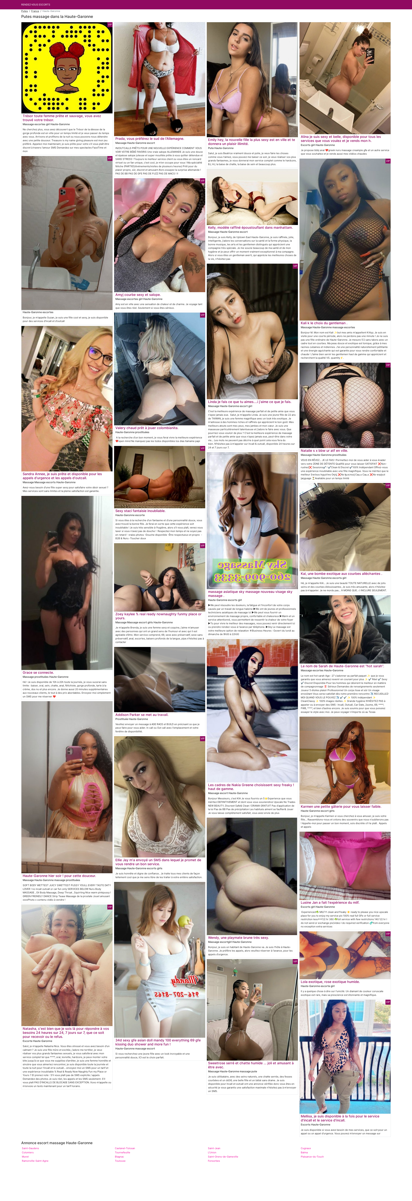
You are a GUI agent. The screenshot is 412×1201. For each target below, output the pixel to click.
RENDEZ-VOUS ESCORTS (35, 4)
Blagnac (119, 1156)
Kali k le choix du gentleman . (324, 323)
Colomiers (28, 1152)
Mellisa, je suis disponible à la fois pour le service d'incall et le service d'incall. (340, 1118)
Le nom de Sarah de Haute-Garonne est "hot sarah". (342, 666)
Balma (304, 1152)
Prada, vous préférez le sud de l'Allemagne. (149, 139)
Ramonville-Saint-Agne (35, 1160)
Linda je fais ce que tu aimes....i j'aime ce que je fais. (249, 402)
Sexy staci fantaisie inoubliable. (140, 511)
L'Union (212, 1152)
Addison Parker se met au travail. (142, 715)
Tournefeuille (122, 1152)
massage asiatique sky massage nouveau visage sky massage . (250, 594)
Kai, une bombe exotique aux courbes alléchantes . (341, 574)
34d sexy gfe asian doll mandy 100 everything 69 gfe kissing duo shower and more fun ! (158, 1042)
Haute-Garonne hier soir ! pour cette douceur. (59, 876)
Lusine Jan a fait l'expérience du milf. (330, 902)
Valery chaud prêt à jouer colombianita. (146, 428)
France (35, 11)
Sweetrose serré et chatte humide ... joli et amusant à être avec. (251, 1065)
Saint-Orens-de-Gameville (223, 1156)
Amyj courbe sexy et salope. (138, 295)
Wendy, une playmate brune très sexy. (238, 938)
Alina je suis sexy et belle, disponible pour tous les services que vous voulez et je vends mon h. (341, 139)
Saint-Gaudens (30, 1148)
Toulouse (120, 1160)
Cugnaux (306, 1148)
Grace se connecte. (38, 672)
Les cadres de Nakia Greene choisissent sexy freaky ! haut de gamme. (251, 787)
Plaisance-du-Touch (312, 1156)
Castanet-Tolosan (125, 1148)
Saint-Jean (214, 1148)
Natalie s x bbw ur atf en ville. (324, 451)
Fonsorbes (214, 1160)
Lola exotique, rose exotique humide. (330, 982)
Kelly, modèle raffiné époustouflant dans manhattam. (250, 227)
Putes (24, 11)
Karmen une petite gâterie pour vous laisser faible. (341, 806)
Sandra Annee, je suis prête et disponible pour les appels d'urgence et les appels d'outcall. (62, 476)
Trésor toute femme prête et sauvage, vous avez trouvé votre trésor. (62, 118)
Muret (25, 1156)
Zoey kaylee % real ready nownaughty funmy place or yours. (158, 616)
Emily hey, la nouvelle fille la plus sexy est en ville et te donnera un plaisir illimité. (251, 142)
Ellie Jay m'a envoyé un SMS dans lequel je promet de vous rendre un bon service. (158, 862)
